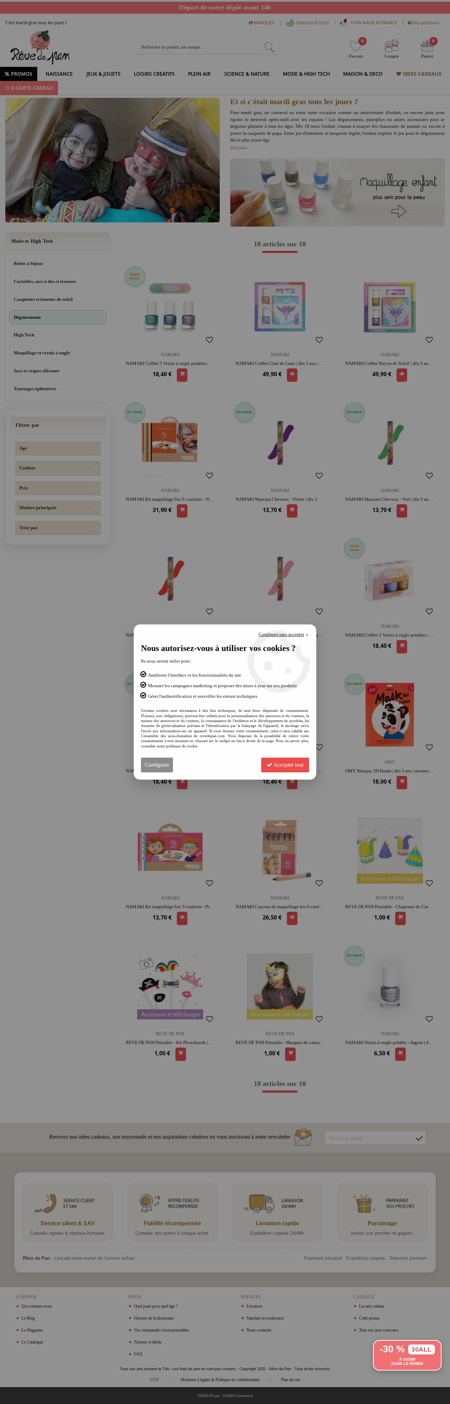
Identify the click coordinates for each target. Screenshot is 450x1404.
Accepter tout (287, 765)
